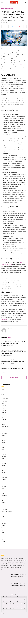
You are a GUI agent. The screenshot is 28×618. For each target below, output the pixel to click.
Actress (3, 391)
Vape (3, 537)
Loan (3, 474)
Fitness (3, 444)
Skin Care (4, 504)
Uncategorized (5, 534)
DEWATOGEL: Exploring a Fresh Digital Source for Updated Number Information (18, 576)
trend (3, 532)
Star (2, 518)
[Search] (26, 2)
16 (24, 603)
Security (3, 497)
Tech (3, 521)
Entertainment (5, 438)
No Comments (21, 20)
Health (3, 458)
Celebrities (4, 419)
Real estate (4, 495)
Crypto (3, 421)
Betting (3, 403)
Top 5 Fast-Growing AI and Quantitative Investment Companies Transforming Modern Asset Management (13, 351)
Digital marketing (5, 426)
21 (17, 606)
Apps (3, 396)
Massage (4, 481)
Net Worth (4, 486)
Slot (2, 507)
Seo (2, 500)
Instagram (4, 463)
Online (3, 488)
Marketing (4, 479)
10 (3, 603)
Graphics (4, 454)
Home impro (4, 461)
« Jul (2, 613)
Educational (4, 433)
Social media (4, 509)
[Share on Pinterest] (19, 26)
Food (3, 447)
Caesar (7, 20)
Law (2, 470)
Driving (3, 428)
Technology (4, 523)
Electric (3, 435)
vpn (2, 539)
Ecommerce (4, 431)
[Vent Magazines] (14, 2)
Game (3, 449)
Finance (3, 442)
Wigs (3, 544)
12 (10, 603)
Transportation (5, 527)
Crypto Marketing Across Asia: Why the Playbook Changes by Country (18, 585)
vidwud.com (4, 319)
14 (17, 603)
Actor (3, 389)
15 (21, 603)
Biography (4, 405)
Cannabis (4, 412)
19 (10, 606)
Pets (3, 493)
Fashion (3, 440)
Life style (4, 472)
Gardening (4, 451)
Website (3, 541)
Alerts (3, 394)
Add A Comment (14, 377)
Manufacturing (5, 477)
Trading (3, 525)
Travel (3, 530)
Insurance (4, 465)
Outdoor (3, 491)
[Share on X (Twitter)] (12, 26)
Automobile (4, 401)
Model (3, 484)
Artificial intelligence (7, 8)
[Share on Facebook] (5, 26)
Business (4, 410)
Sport (3, 516)
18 (6, 606)
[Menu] (2, 2)
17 (3, 606)
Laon (3, 468)
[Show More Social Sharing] (25, 26)
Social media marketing (7, 511)
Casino (3, 415)
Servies (3, 502)
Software (4, 514)
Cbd (3, 417)
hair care (4, 456)
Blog (3, 408)
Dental (3, 424)
